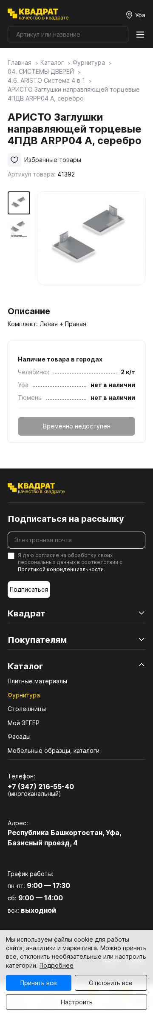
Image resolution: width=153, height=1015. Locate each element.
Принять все (38, 982)
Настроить (77, 1002)
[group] (91, 245)
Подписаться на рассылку (66, 519)
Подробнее (57, 965)
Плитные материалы (37, 681)
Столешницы (27, 708)
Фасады (19, 736)
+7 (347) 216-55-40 (41, 786)
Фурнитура (24, 695)
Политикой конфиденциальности (61, 569)
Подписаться (29, 589)
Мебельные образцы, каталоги (53, 750)
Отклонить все (111, 982)
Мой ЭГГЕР (24, 722)
